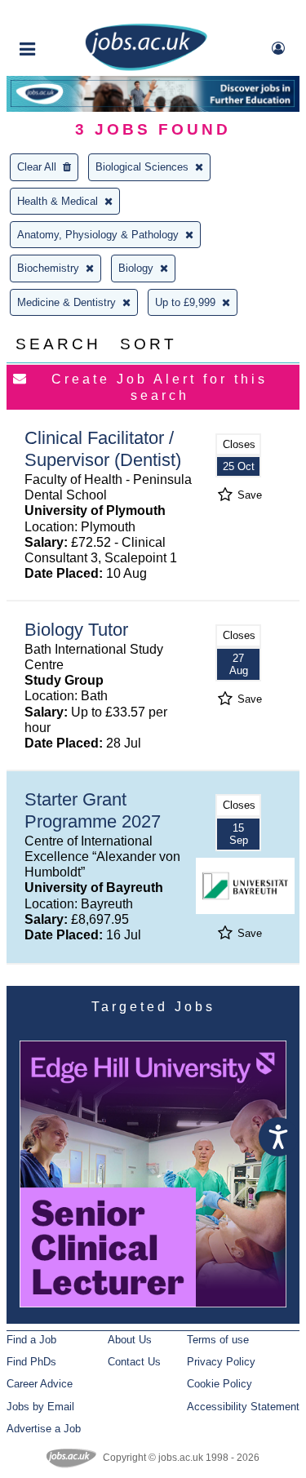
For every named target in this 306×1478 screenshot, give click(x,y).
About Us (130, 1340)
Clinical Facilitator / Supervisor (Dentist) (102, 449)
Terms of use (218, 1340)
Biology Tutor (76, 629)
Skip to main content (65, 14)
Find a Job (31, 1340)
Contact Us (134, 1362)
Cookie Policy (219, 1384)
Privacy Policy (221, 1362)
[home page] (146, 67)
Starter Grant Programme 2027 (92, 810)
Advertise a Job (44, 1429)
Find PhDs (31, 1362)
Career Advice (40, 1384)
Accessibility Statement (243, 1406)
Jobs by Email (40, 1406)
